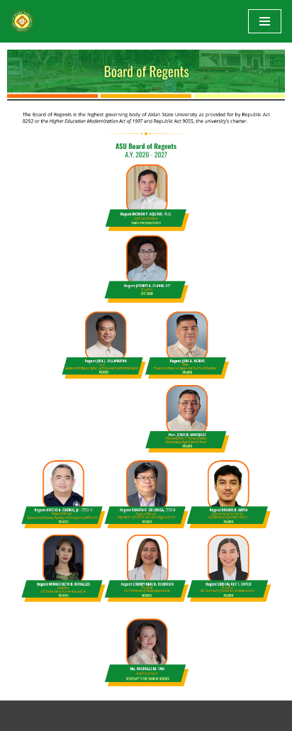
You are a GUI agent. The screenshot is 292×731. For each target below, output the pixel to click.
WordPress (202, 715)
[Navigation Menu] (264, 21)
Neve (74, 715)
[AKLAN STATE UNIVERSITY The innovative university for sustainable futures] (22, 21)
